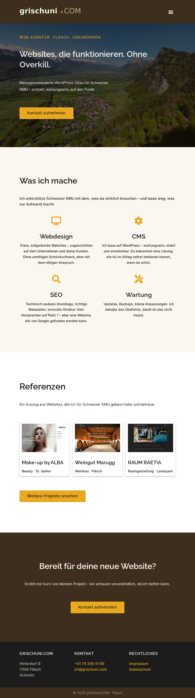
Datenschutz (140, 669)
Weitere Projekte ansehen (52, 496)
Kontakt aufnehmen (46, 113)
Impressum (138, 663)
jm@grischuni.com (90, 669)
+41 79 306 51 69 (89, 663)
